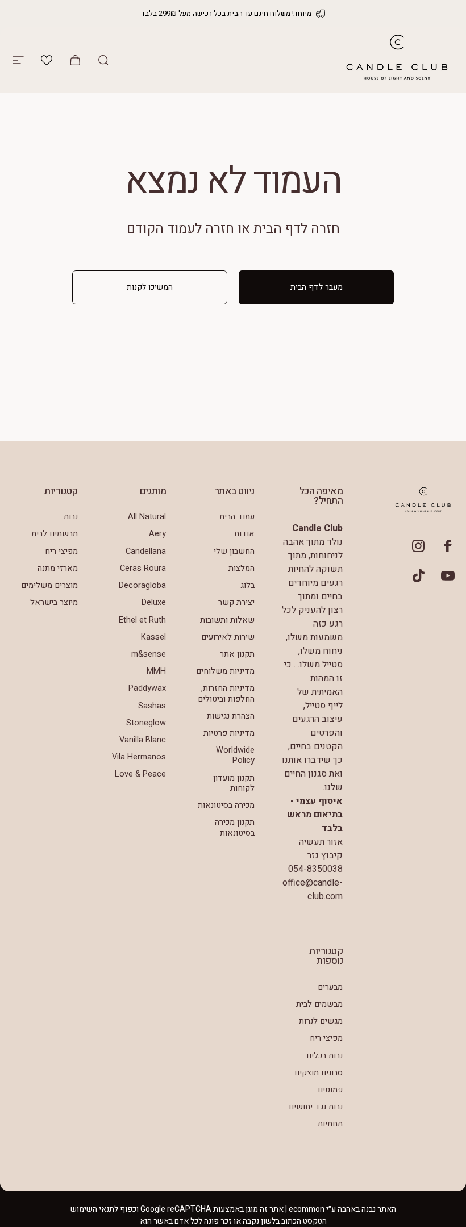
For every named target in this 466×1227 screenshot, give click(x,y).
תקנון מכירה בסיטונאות (234, 827)
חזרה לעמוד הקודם (180, 229)
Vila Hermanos (139, 757)
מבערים (330, 987)
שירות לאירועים (228, 637)
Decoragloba (142, 586)
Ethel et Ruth (142, 620)
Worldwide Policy (235, 755)
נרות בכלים (324, 1056)
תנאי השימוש (92, 1209)
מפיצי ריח (61, 551)
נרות (71, 517)
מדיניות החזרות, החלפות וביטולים (226, 693)
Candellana (146, 551)
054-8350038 (315, 869)
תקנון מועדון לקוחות (233, 783)
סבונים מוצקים (318, 1073)
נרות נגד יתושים (316, 1107)
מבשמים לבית (54, 534)
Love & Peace (140, 774)
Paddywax (147, 688)
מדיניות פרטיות (229, 733)
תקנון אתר (237, 654)
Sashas (152, 706)
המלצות (241, 569)
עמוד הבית (237, 517)
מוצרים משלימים (49, 586)
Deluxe (154, 603)
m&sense (148, 654)
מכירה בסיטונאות (226, 805)
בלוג (247, 586)
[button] (46, 60)
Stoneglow (146, 723)
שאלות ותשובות (227, 620)
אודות (244, 534)
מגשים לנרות (321, 1021)
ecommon (306, 1209)
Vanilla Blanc (142, 740)
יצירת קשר (236, 603)
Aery (157, 534)
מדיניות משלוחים (225, 671)
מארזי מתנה (58, 569)
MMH (156, 671)
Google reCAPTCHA (175, 1209)
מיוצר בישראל (54, 603)
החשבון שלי (234, 551)
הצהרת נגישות (231, 716)
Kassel (153, 637)
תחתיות (330, 1124)
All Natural (147, 517)
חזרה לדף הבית (296, 229)
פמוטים (330, 1090)
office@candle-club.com (312, 889)
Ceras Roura (143, 569)
